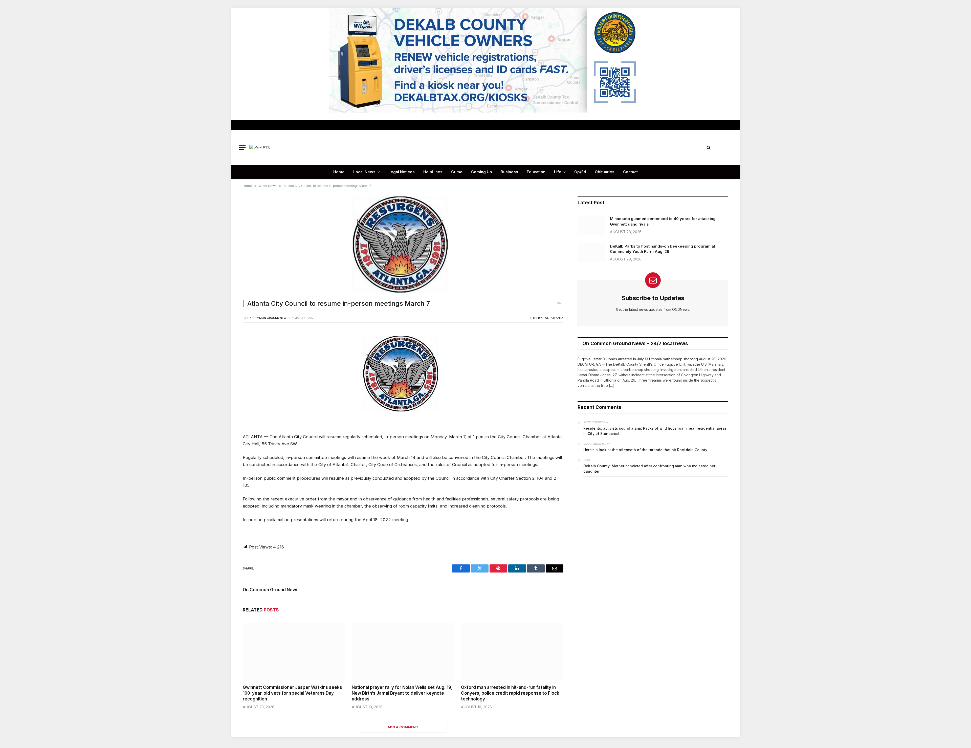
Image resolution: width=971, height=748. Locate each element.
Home (339, 171)
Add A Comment (403, 727)
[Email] (226, 391)
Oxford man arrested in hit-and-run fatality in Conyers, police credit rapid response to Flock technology (510, 693)
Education (536, 171)
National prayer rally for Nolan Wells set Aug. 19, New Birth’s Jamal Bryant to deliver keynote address (402, 693)
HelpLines (433, 171)
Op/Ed (580, 171)
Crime (456, 171)
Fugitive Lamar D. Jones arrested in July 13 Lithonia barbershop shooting (638, 359)
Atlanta (557, 318)
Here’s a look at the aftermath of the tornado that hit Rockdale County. (645, 450)
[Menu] (242, 147)
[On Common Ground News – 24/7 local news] (485, 147)
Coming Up (481, 171)
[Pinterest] (226, 380)
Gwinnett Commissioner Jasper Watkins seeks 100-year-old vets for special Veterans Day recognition (292, 693)
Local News (364, 171)
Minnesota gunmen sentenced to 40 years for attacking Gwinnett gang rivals (663, 221)
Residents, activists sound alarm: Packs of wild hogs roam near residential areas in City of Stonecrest (655, 431)
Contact (630, 171)
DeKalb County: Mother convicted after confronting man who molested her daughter (649, 468)
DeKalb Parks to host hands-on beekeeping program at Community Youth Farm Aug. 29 (662, 249)
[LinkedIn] (226, 368)
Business (509, 171)
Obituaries (604, 171)
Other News (539, 318)
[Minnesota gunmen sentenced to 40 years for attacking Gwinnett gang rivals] (591, 225)
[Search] (709, 147)
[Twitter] (226, 357)
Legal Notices (401, 171)
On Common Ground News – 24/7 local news (635, 343)
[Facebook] (226, 345)
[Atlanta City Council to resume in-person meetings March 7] (403, 245)
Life (557, 171)
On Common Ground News (268, 318)
